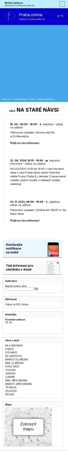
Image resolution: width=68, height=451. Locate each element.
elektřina (47, 124)
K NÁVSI (9, 349)
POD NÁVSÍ (11, 352)
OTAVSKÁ (10, 370)
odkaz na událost (35, 163)
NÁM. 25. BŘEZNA (14, 363)
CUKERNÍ (10, 377)
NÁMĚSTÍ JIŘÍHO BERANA (18, 384)
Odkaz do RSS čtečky (16, 304)
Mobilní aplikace (14, 3)
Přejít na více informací (24, 143)
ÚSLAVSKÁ (11, 391)
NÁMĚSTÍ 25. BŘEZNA (16, 359)
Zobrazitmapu (28, 426)
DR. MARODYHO (13, 356)
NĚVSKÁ (9, 394)
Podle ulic (6, 99)
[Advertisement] (34, 62)
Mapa (33, 99)
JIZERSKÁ (10, 373)
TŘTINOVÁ (10, 387)
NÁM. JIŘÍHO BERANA (16, 380)
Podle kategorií (20, 99)
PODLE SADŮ (12, 366)
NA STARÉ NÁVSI (14, 345)
